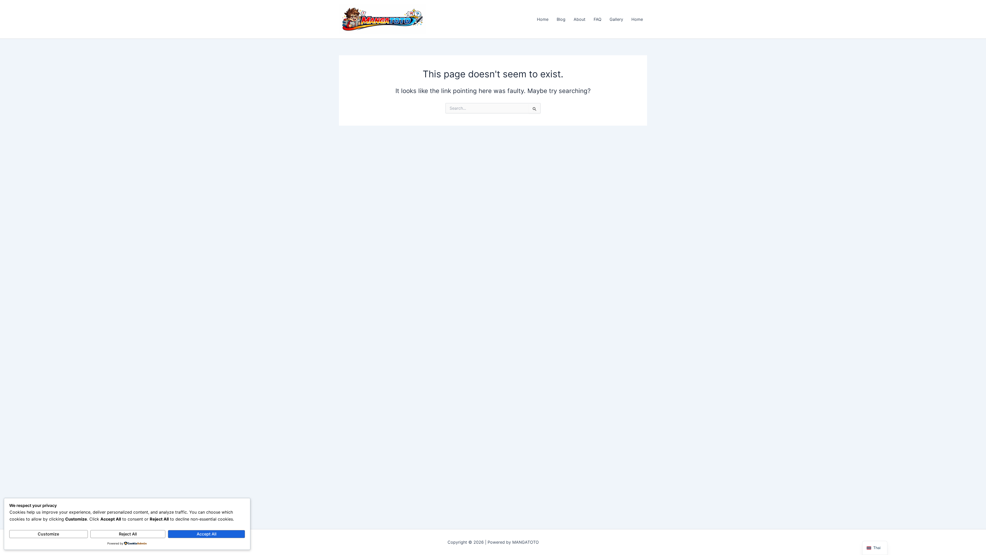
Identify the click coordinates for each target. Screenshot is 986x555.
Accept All (206, 533)
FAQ (597, 19)
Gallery (616, 19)
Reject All (128, 533)
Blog (561, 19)
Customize (48, 533)
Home (542, 19)
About (579, 19)
